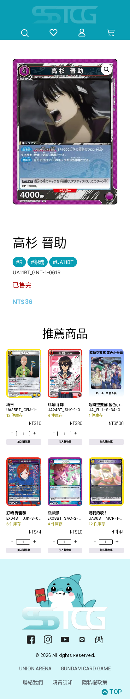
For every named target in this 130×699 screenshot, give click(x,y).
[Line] (82, 639)
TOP (115, 692)
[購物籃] (111, 32)
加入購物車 (23, 441)
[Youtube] (65, 639)
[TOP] (105, 692)
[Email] (99, 639)
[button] (106, 69)
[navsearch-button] (25, 33)
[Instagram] (48, 639)
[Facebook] (31, 639)
